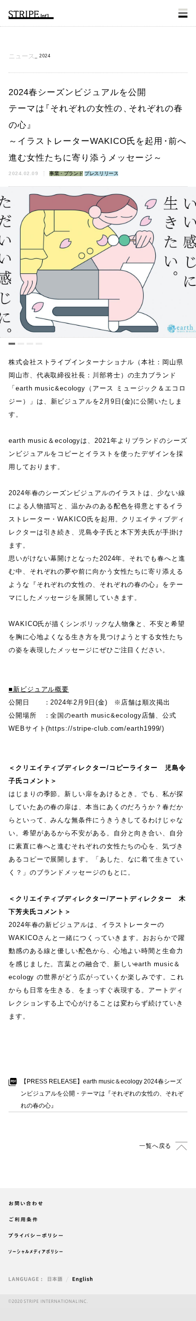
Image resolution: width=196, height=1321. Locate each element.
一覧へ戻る (155, 1145)
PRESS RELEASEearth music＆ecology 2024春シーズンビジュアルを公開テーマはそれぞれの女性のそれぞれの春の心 (102, 1093)
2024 (44, 55)
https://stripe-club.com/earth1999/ (105, 728)
